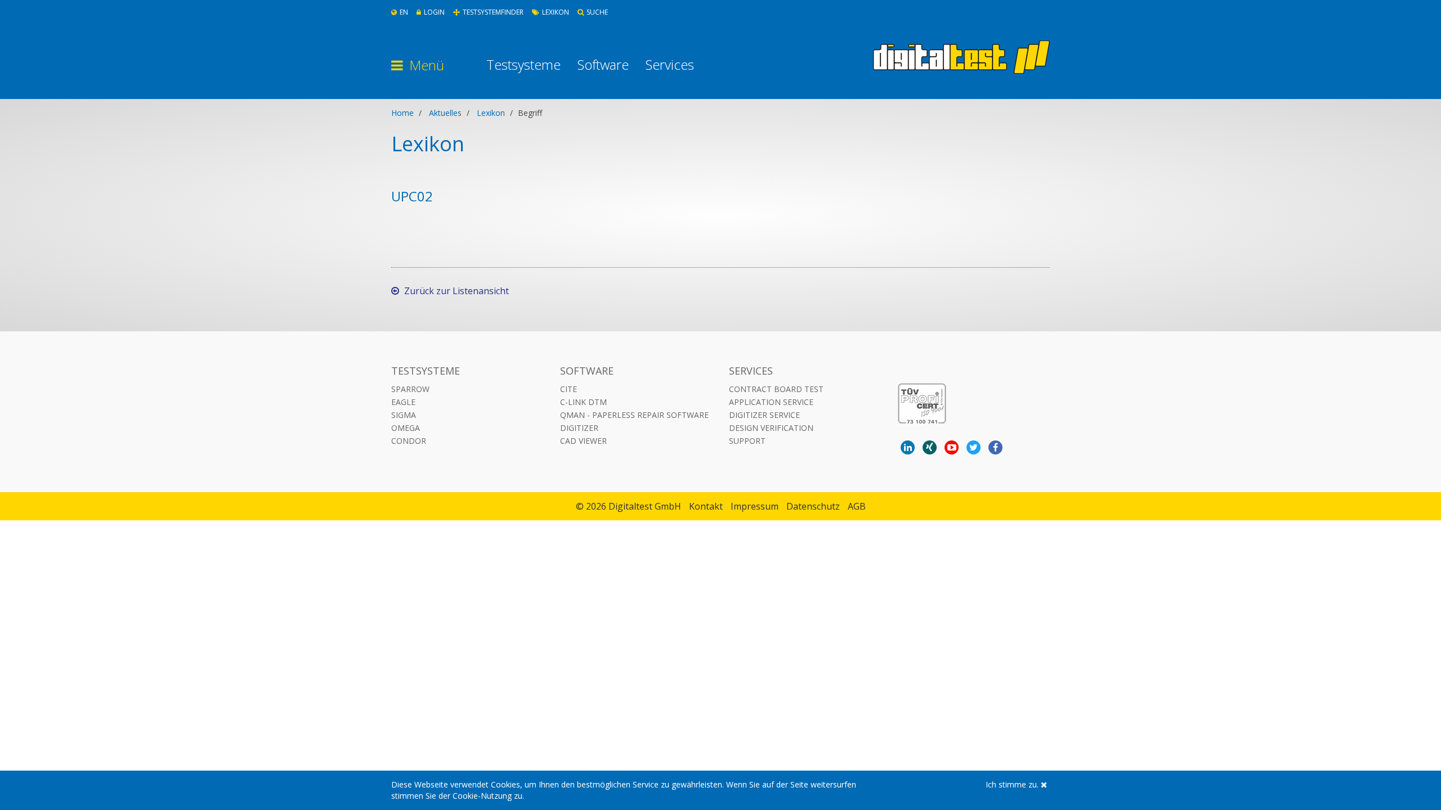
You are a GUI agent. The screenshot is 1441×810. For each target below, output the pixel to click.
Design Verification (771, 427)
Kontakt (706, 506)
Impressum (754, 506)
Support (747, 440)
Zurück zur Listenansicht (455, 291)
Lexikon (555, 12)
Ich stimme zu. (1013, 784)
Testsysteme (523, 64)
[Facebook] (995, 447)
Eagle (403, 402)
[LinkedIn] (908, 447)
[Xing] (930, 447)
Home (402, 112)
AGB (857, 506)
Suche (597, 12)
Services (670, 64)
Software (603, 64)
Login (434, 12)
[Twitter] (973, 447)
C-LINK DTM (583, 402)
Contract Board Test (776, 389)
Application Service (771, 402)
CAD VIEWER (583, 440)
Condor (408, 440)
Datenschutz (813, 506)
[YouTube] (952, 447)
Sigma (403, 415)
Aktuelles (445, 112)
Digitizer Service (764, 415)
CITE (568, 389)
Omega (405, 427)
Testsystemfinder (493, 12)
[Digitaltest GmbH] (961, 57)
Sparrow (410, 389)
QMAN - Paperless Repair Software (634, 415)
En (404, 12)
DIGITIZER (579, 427)
